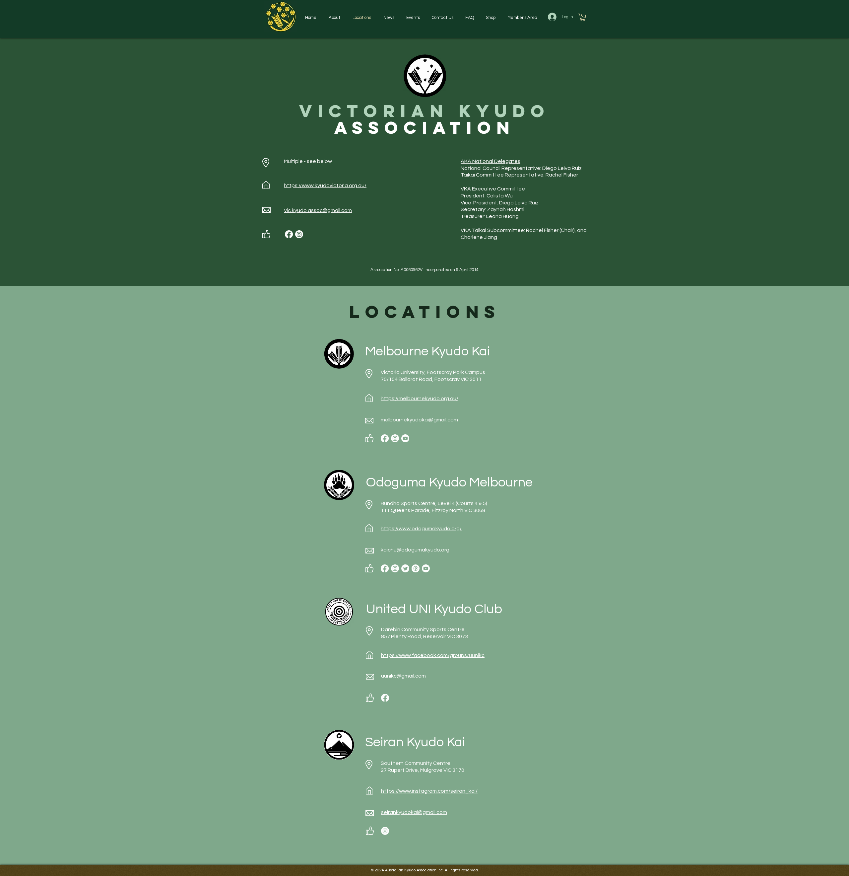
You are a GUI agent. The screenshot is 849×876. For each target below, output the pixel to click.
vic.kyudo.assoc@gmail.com (318, 210)
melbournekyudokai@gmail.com (419, 419)
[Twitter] (405, 568)
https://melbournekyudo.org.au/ (419, 398)
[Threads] (416, 568)
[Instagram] (299, 234)
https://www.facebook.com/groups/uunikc (433, 655)
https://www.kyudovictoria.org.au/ (325, 185)
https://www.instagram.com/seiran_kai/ (429, 791)
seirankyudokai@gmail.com (414, 812)
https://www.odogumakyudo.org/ (421, 528)
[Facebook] (289, 234)
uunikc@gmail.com (403, 676)
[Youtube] (405, 438)
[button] (334, 17)
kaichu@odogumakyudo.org (415, 549)
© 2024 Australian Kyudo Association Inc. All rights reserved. (424, 870)
